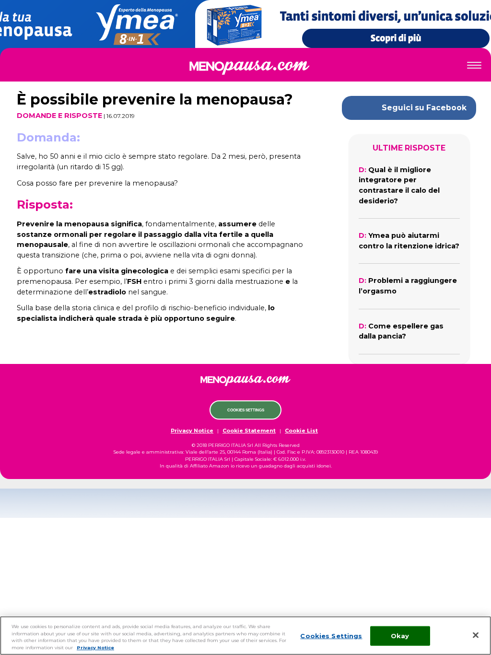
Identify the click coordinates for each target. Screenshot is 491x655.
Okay (400, 635)
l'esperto (246, 204)
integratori (245, 184)
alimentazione (245, 144)
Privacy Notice (192, 430)
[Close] (475, 634)
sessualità (246, 124)
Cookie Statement (249, 430)
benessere (245, 164)
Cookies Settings (245, 410)
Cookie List (301, 430)
